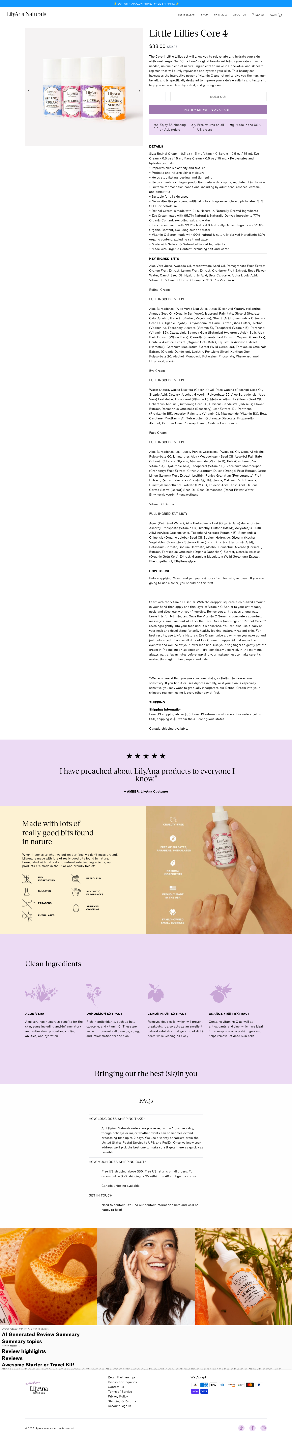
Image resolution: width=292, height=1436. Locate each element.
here (177, 1205)
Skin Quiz (220, 14)
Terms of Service (120, 1391)
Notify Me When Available (208, 110)
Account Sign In (119, 1405)
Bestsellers (186, 14)
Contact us (116, 1386)
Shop (204, 14)
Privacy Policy (118, 1396)
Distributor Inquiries (122, 1381)
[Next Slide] (139, 90)
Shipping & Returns (122, 1400)
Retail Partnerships (122, 1377)
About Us (239, 14)
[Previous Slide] (28, 90)
